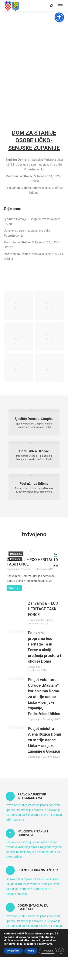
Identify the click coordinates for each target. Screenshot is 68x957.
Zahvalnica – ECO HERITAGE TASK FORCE (43, 609)
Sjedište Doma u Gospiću (34, 419)
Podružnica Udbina (34, 484)
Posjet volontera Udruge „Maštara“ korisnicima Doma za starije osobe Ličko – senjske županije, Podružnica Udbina (44, 696)
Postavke (48, 950)
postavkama (45, 943)
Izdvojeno (15, 559)
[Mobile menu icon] (60, 5)
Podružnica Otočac (34, 451)
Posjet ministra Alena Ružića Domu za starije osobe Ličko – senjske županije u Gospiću (44, 740)
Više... (11, 588)
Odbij (31, 950)
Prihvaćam (13, 950)
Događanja (16, 554)
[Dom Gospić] (18, 305)
